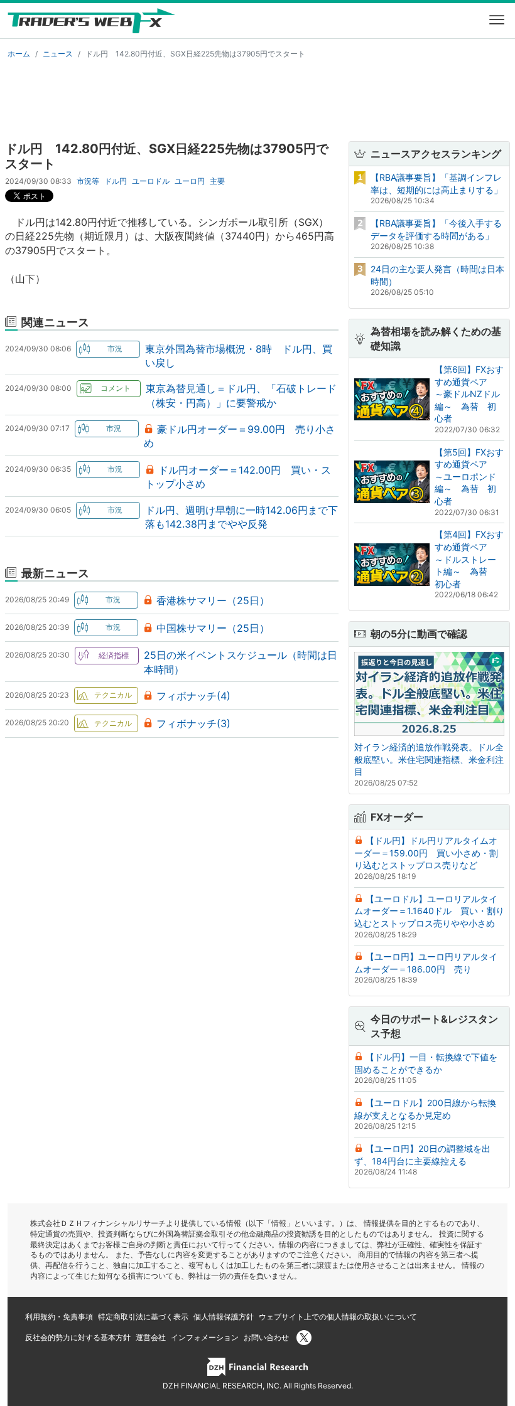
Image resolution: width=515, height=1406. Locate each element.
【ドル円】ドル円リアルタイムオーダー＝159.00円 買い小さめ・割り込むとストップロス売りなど (426, 852)
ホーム (19, 53)
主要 (217, 181)
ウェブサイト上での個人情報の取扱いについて (338, 1316)
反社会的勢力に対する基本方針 (78, 1337)
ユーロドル (151, 181)
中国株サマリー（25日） (212, 628)
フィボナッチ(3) (193, 723)
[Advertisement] (257, 98)
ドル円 (115, 181)
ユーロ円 (190, 181)
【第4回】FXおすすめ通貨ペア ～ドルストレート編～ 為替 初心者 (469, 558)
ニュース (58, 53)
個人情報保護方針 (223, 1316)
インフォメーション (205, 1337)
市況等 (88, 181)
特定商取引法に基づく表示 (143, 1316)
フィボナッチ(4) (193, 696)
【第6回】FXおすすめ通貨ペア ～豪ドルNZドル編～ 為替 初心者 (469, 393)
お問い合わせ (266, 1337)
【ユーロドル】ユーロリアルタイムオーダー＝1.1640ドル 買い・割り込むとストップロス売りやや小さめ (429, 911)
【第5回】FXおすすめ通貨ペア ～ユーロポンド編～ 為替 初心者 (469, 476)
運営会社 (151, 1337)
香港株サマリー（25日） (212, 600)
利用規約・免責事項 (59, 1316)
